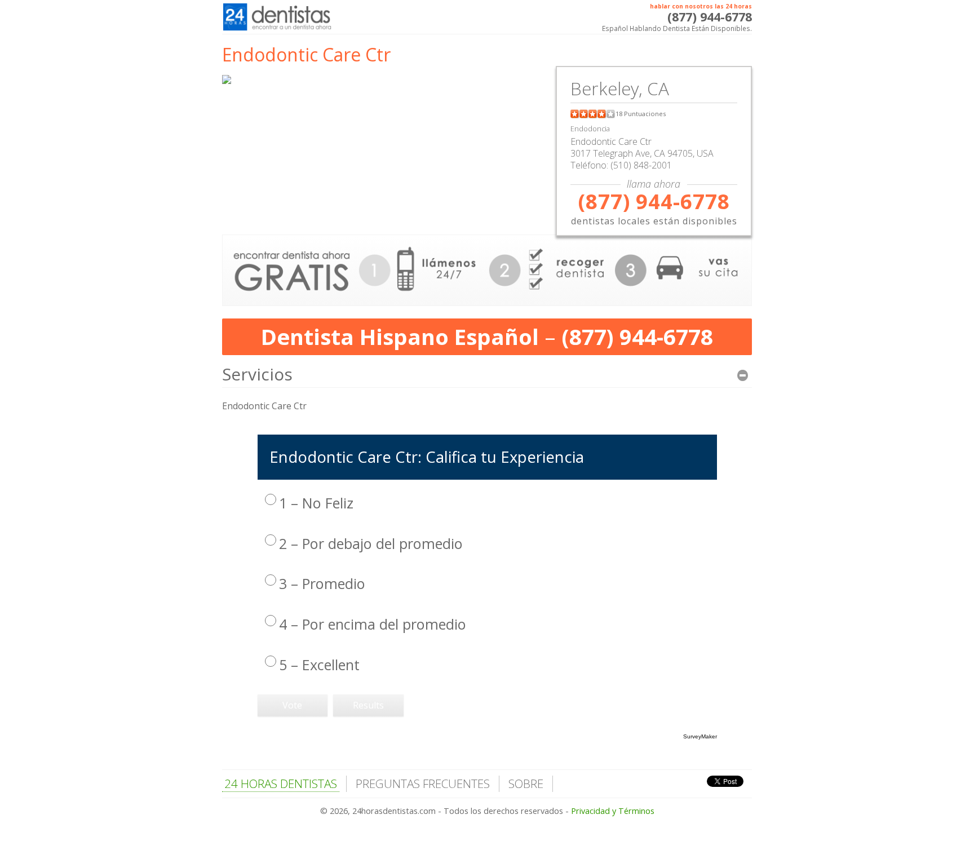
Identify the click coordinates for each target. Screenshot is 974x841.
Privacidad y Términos (612, 810)
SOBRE (525, 783)
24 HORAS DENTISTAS (280, 783)
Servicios (257, 374)
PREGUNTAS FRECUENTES (423, 783)
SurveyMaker (700, 736)
